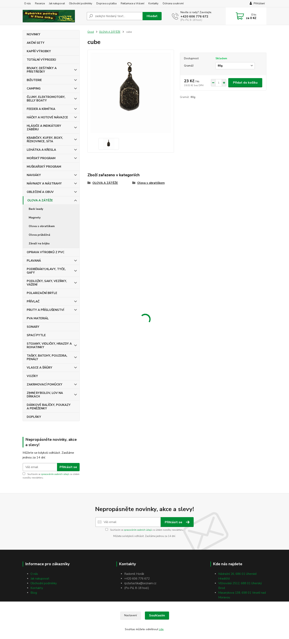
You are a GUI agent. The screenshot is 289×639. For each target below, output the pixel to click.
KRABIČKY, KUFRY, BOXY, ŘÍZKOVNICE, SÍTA (45, 139)
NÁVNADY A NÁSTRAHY (44, 183)
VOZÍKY (32, 376)
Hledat (152, 16)
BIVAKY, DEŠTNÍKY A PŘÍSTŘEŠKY (42, 70)
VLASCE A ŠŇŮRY (39, 368)
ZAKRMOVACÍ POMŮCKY (44, 384)
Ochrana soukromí (173, 3)
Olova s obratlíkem (42, 226)
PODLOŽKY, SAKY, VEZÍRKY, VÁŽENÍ (47, 283)
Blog (33, 593)
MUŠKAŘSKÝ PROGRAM (44, 167)
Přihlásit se (68, 467)
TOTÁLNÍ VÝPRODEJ (41, 60)
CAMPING (33, 88)
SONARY (33, 327)
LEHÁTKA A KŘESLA (41, 150)
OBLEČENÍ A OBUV (40, 192)
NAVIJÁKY (34, 175)
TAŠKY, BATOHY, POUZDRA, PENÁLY (47, 357)
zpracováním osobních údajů (55, 474)
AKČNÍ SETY (35, 43)
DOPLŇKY (34, 417)
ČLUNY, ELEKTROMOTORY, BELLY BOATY (46, 98)
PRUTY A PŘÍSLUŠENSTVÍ (45, 310)
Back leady (36, 209)
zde (161, 629)
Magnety (34, 217)
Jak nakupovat (57, 3)
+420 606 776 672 (194, 16)
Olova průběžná (39, 235)
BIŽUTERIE (34, 80)
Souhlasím (157, 615)
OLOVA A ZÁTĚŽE (40, 200)
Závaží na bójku (39, 243)
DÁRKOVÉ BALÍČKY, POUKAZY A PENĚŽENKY (49, 406)
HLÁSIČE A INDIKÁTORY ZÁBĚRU (44, 127)
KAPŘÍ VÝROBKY (39, 51)
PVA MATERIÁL (38, 318)
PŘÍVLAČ (33, 301)
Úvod (90, 32)
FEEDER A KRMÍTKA (41, 109)
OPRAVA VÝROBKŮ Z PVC (45, 252)
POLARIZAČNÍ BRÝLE (42, 293)
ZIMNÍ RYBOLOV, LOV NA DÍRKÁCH (45, 394)
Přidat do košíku (245, 82)
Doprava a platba (106, 3)
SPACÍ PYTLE (36, 335)
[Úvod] (53, 16)
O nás (27, 3)
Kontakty (153, 3)
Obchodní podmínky (80, 3)
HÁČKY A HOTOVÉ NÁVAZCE (47, 117)
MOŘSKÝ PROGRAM (41, 158)
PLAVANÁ (34, 261)
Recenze (40, 3)
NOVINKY (33, 34)
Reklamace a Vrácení (132, 3)
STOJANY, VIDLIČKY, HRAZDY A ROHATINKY (49, 345)
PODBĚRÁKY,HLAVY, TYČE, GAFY (46, 271)
